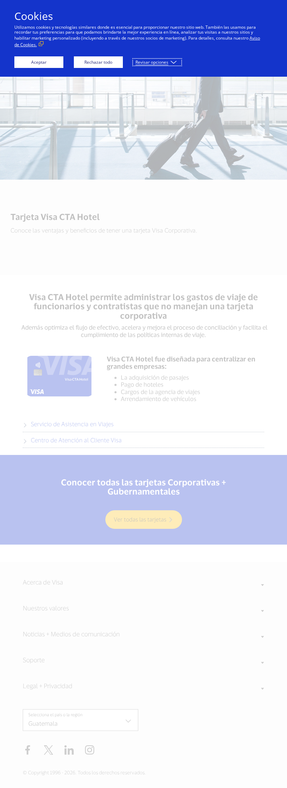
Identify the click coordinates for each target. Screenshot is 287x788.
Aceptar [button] (39, 62)
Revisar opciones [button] (151, 62)
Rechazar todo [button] (98, 62)
